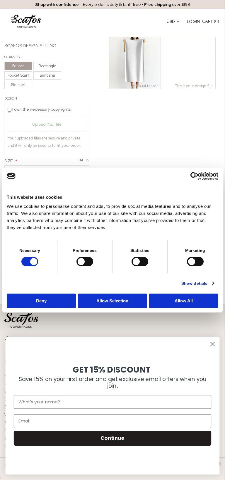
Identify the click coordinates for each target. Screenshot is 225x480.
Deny (41, 300)
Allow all (184, 300)
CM (80, 160)
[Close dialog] (212, 344)
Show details (194, 283)
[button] (135, 63)
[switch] (84, 262)
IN (87, 160)
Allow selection (113, 300)
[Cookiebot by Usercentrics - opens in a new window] (192, 176)
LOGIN (193, 21)
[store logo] (29, 21)
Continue (112, 437)
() (210, 21)
